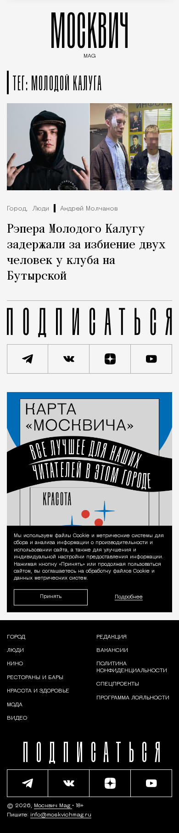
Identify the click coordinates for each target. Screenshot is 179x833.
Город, (17, 208)
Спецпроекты (117, 684)
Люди (40, 208)
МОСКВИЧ (89, 33)
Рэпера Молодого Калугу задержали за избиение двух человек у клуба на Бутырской (86, 253)
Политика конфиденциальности (131, 667)
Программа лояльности (132, 698)
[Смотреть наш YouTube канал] (151, 359)
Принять (51, 597)
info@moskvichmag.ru (60, 815)
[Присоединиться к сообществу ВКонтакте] (69, 359)
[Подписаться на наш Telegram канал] (27, 359)
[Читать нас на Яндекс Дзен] (110, 359)
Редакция (111, 637)
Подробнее (129, 597)
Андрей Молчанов (89, 208)
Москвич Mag (53, 806)
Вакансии (112, 650)
